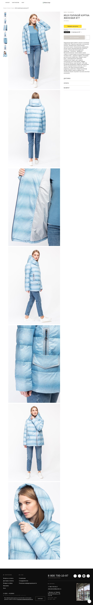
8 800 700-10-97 (58, 575)
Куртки (12, 8)
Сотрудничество (23, 580)
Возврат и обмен (8, 583)
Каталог (9, 8)
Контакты (51, 583)
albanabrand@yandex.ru (54, 589)
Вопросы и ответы (8, 578)
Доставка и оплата (8, 580)
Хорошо (40, 598)
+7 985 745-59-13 (52, 586)
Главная (5, 8)
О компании (22, 578)
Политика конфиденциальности (28, 583)
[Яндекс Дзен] (83, 576)
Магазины (6, 585)
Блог (23, 2)
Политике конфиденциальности (25, 599)
